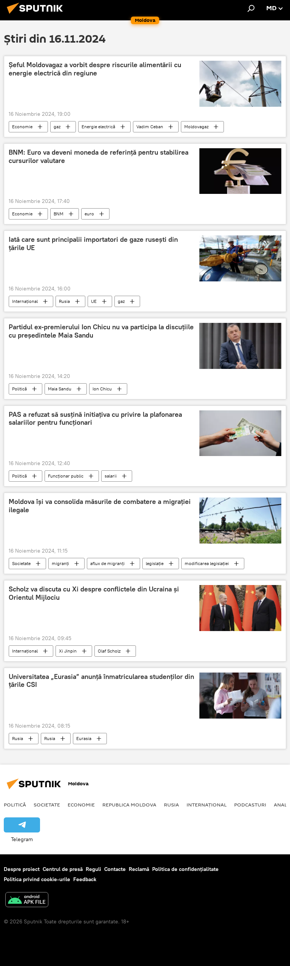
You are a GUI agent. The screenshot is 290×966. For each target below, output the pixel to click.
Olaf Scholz (109, 651)
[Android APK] (26, 900)
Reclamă (139, 869)
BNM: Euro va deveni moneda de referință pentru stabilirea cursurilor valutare (98, 156)
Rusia (64, 301)
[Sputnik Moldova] (37, 14)
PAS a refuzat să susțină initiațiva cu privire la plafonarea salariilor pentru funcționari (95, 418)
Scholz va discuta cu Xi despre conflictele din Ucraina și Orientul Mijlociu (94, 593)
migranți (60, 563)
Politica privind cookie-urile (37, 879)
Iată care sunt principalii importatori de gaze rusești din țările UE (93, 243)
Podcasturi (250, 804)
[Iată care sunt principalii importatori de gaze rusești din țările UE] (240, 258)
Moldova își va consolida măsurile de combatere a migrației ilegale (100, 506)
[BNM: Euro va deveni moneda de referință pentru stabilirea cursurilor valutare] (240, 171)
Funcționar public (65, 476)
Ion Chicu (102, 389)
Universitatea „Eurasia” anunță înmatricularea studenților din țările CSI (101, 681)
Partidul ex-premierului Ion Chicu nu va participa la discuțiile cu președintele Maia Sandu (101, 331)
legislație (155, 563)
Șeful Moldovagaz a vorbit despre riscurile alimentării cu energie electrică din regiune (95, 69)
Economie (22, 126)
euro (89, 214)
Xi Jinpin (68, 651)
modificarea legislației (207, 563)
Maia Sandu (59, 389)
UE (94, 301)
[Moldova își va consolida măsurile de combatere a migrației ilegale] (240, 521)
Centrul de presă (63, 869)
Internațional (25, 301)
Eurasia (83, 738)
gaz (57, 126)
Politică (19, 389)
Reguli (93, 869)
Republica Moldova (129, 804)
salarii (111, 476)
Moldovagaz (196, 126)
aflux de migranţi (107, 563)
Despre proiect (22, 869)
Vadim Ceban (149, 126)
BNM (58, 214)
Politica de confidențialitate (185, 869)
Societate (21, 563)
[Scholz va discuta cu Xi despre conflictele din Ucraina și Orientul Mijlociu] (240, 608)
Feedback (84, 879)
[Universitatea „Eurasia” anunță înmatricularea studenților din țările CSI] (240, 696)
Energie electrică (98, 126)
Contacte (115, 869)
